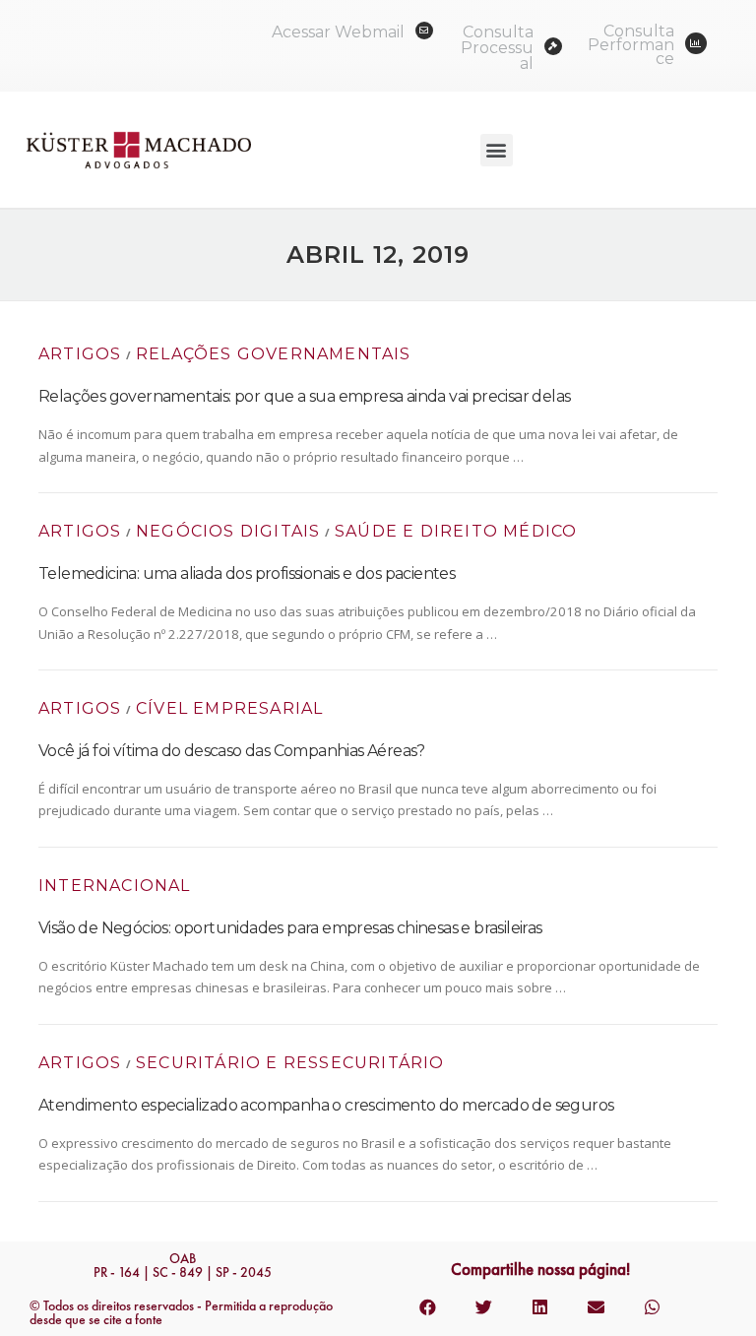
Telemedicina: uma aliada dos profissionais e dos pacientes (246, 573)
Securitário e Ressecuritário (290, 1062)
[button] (496, 150)
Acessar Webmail (338, 32)
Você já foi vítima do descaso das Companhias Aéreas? (231, 750)
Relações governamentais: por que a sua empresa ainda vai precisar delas (304, 396)
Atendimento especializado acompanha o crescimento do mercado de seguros (325, 1105)
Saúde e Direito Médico (456, 531)
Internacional (114, 885)
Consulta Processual (497, 48)
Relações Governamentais (273, 354)
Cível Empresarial (229, 708)
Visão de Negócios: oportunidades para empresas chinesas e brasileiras (290, 928)
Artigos (79, 354)
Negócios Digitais (228, 531)
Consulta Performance (631, 45)
